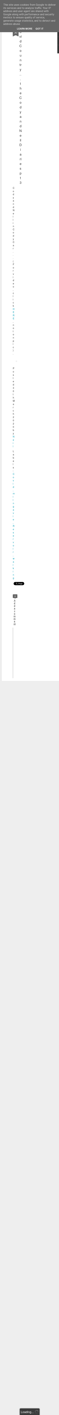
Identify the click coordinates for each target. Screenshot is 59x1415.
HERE (13, 313)
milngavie (14, 506)
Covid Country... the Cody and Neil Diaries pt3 (20, 105)
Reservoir (13, 539)
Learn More (24, 28)
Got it (39, 28)
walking (13, 568)
